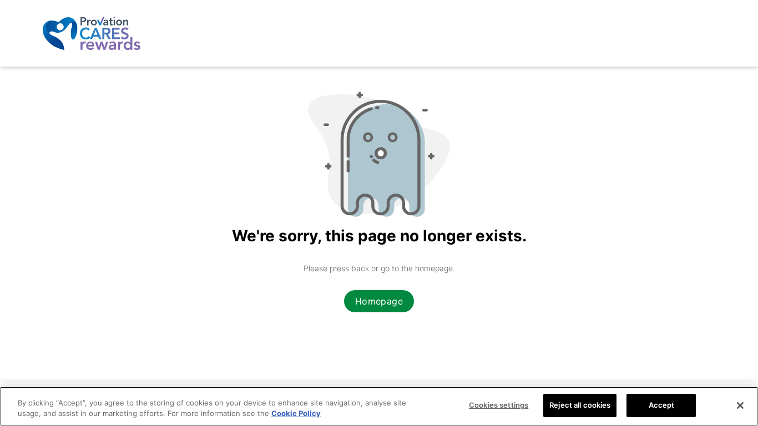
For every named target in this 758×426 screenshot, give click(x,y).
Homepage (379, 301)
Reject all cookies (579, 404)
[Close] (740, 405)
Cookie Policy (296, 413)
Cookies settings (498, 404)
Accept (662, 404)
